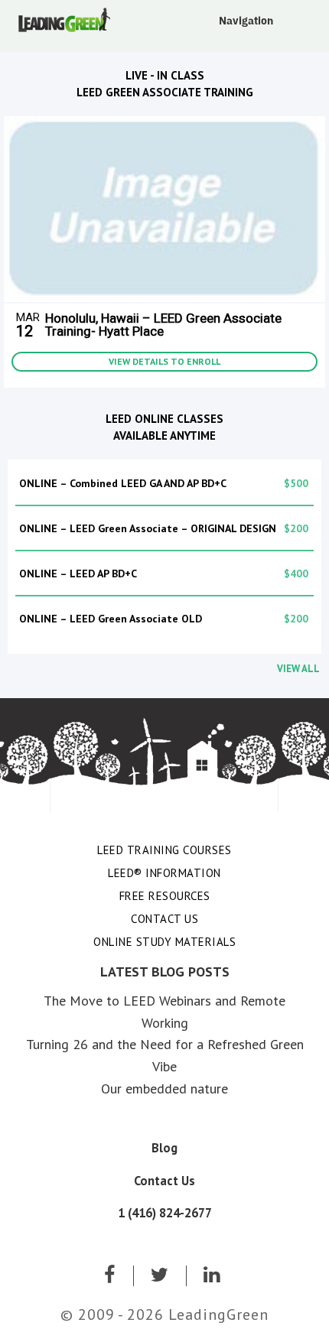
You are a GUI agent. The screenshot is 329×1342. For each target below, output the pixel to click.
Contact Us (164, 918)
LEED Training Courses (164, 850)
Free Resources (164, 896)
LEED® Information (164, 873)
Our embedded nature (164, 1088)
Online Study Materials (164, 941)
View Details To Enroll (164, 361)
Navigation (246, 21)
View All (298, 668)
